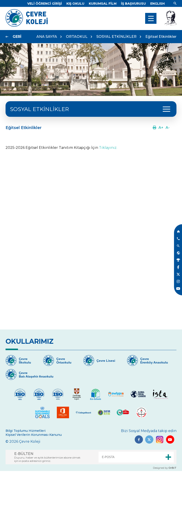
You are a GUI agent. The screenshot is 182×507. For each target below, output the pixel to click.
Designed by (164, 467)
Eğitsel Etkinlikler (160, 36)
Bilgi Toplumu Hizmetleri (26, 431)
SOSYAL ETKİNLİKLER (116, 36)
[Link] (175, 3)
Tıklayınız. (108, 147)
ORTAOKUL (76, 36)
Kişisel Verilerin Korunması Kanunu (34, 435)
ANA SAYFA (46, 36)
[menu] (150, 18)
